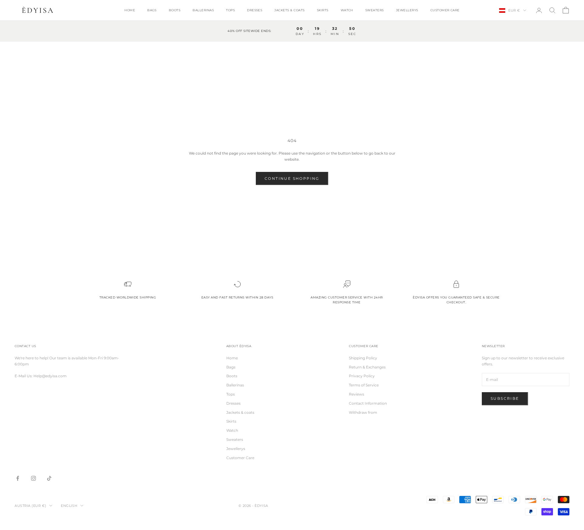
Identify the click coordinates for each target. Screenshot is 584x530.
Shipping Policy (363, 358)
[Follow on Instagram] (33, 478)
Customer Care (445, 10)
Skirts (322, 10)
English (69, 506)
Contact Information (368, 403)
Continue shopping (292, 178)
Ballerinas (203, 10)
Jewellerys (407, 10)
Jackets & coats (289, 10)
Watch (347, 10)
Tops (230, 10)
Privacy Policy (362, 376)
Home (129, 10)
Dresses (254, 10)
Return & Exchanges (367, 367)
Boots (174, 10)
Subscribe (505, 398)
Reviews (356, 394)
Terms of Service (364, 385)
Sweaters (374, 10)
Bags (152, 10)
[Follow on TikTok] (49, 478)
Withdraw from (363, 412)
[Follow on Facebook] (18, 478)
